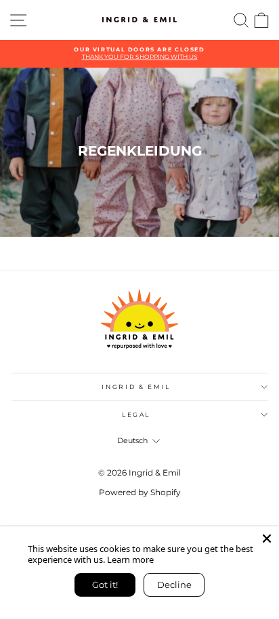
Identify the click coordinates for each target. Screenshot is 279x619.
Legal (136, 414)
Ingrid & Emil (136, 386)
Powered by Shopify (140, 492)
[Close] (267, 538)
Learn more (130, 559)
